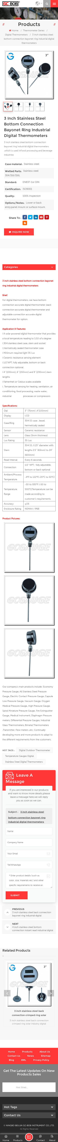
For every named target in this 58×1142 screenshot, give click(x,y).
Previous (7, 993)
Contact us (14, 1055)
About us (44, 1051)
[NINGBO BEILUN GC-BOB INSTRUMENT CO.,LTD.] (11, 3)
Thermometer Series (33, 30)
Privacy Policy (41, 1060)
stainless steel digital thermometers (24, 761)
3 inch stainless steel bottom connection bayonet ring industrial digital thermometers (26, 816)
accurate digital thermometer (30, 309)
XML (23, 1060)
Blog (11, 1060)
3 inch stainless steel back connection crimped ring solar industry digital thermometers (29, 1013)
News (30, 1055)
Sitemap (45, 1055)
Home (15, 30)
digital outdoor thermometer (34, 750)
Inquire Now (20, 231)
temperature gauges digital (19, 756)
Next (51, 993)
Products (27, 1051)
